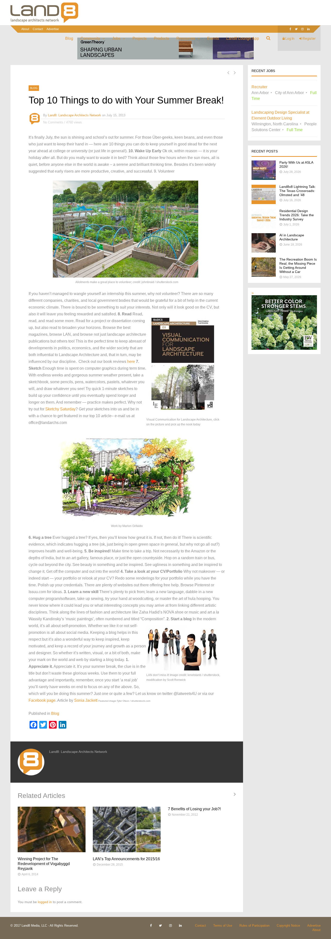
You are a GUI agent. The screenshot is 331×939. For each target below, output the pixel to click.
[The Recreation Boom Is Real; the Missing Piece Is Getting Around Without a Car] (264, 275)
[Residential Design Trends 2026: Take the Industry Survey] (264, 227)
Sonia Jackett (85, 700)
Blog (69, 38)
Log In (289, 38)
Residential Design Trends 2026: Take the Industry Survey (296, 215)
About (25, 29)
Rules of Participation (254, 925)
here (131, 361)
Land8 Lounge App (242, 38)
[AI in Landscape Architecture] (264, 251)
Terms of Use (222, 925)
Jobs (116, 38)
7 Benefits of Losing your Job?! (194, 809)
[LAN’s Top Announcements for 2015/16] (127, 829)
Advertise (53, 29)
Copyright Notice (288, 925)
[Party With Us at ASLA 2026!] (264, 178)
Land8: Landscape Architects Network (74, 115)
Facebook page (42, 700)
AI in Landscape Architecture (291, 237)
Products (161, 38)
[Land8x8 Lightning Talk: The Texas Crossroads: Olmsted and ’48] (264, 203)
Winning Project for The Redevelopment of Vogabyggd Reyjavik (44, 864)
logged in (45, 902)
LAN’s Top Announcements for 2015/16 (126, 859)
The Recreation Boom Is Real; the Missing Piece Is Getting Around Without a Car (298, 265)
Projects (140, 38)
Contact (38, 29)
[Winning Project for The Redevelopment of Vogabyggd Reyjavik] (52, 829)
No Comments (53, 122)
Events (213, 38)
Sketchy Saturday (60, 409)
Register (309, 38)
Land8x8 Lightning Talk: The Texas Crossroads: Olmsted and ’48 (297, 191)
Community (90, 38)
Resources (185, 38)
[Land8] (44, 22)
